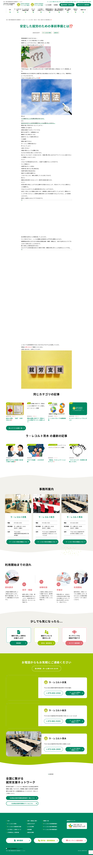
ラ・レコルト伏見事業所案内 (50, 823)
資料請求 (18, 643)
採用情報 (56, 4)
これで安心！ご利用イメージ (40, 9)
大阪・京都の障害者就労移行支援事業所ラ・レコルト (12, 1)
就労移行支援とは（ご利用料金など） (49, 9)
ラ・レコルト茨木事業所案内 (50, 829)
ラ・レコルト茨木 (47, 32)
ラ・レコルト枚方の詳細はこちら (75, 721)
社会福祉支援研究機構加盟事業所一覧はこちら (22, 798)
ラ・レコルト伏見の (18, 542)
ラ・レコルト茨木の (75, 542)
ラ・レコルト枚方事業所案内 (50, 826)
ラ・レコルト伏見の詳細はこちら (75, 693)
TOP (10, 9)
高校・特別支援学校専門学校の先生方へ (59, 9)
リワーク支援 (33, 9)
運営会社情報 (30, 832)
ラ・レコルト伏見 (18, 517)
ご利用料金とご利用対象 (13, 832)
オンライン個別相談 (74, 643)
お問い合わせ (28, 347)
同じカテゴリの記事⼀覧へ (16, 428)
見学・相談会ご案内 (68, 9)
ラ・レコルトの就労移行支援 (25, 9)
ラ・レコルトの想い (17, 9)
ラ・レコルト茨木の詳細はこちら (75, 749)
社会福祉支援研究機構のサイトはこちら (22, 803)
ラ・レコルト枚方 (46, 517)
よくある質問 (48, 4)
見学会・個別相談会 (46, 643)
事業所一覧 (83, 9)
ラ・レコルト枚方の (46, 542)
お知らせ (56, 32)
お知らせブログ (75, 9)
